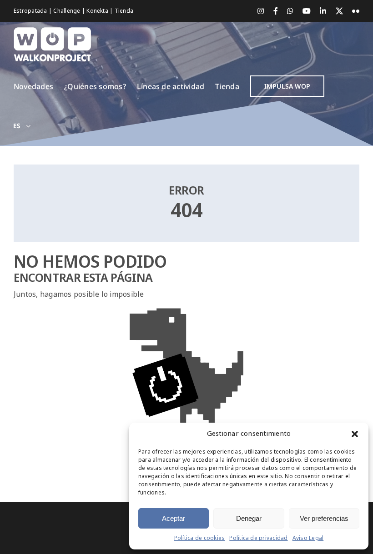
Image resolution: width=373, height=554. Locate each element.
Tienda (124, 11)
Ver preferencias (324, 518)
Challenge (67, 11)
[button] (354, 434)
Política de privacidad (258, 538)
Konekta (98, 11)
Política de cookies (199, 538)
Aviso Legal (308, 538)
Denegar (249, 518)
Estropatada (31, 11)
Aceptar (173, 518)
